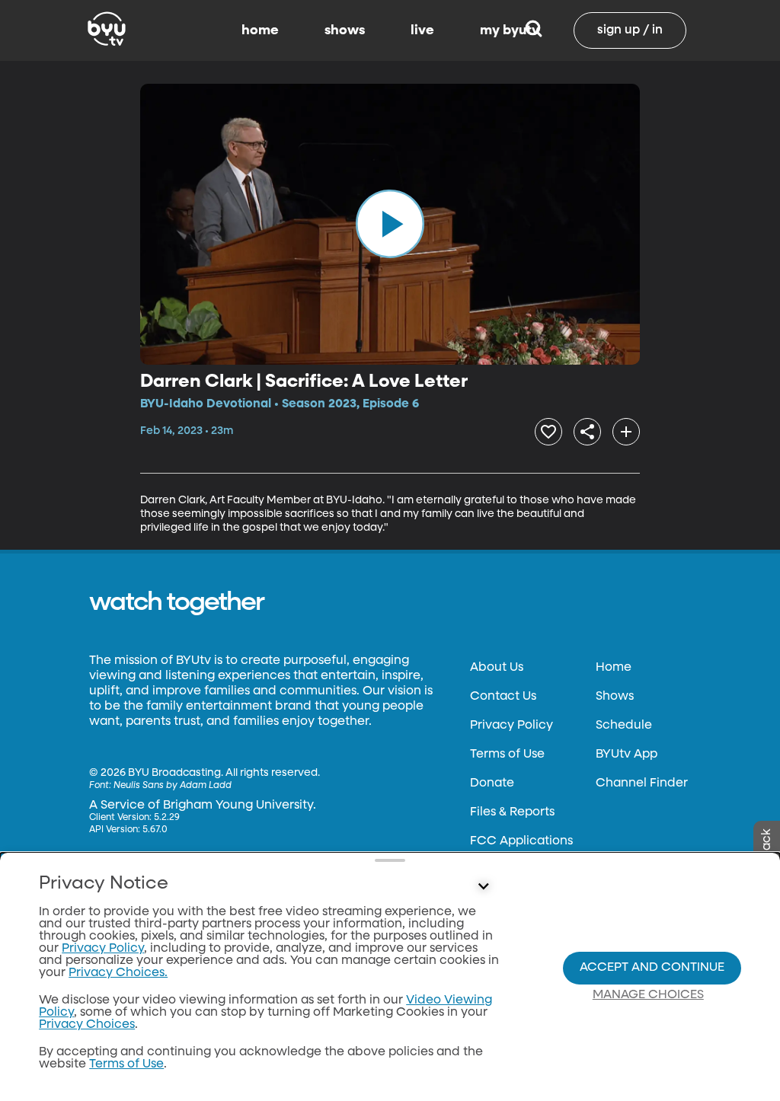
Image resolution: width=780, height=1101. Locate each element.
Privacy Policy (511, 726)
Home (613, 668)
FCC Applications (521, 841)
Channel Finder (642, 783)
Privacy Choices (87, 1025)
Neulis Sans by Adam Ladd (172, 785)
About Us (496, 668)
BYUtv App (626, 754)
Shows (615, 697)
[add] (626, 431)
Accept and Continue (652, 968)
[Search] (533, 30)
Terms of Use (507, 754)
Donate (492, 783)
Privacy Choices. (118, 973)
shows (344, 30)
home (260, 30)
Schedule (624, 726)
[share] (587, 431)
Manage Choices (648, 995)
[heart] (548, 431)
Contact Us (503, 697)
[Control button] (483, 887)
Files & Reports (512, 812)
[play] (390, 224)
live (422, 30)
